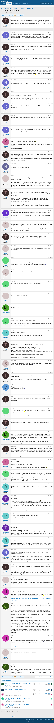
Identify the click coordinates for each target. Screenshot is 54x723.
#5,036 (51, 459)
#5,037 (51, 471)
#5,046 (51, 589)
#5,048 (51, 635)
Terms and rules (34, 719)
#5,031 (51, 396)
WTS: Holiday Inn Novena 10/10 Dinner (16, 694)
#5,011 (51, 139)
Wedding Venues (19, 686)
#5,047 (51, 603)
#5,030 (51, 384)
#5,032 (51, 408)
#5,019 (51, 245)
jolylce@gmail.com (18, 325)
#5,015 (51, 190)
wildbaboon (7, 686)
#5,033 (51, 420)
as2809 (6, 695)
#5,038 (51, 484)
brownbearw (7, 701)
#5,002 (51, 32)
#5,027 (51, 342)
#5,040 (51, 513)
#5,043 (51, 549)
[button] (20, 3)
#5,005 (51, 67)
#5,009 (51, 115)
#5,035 (51, 446)
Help (46, 719)
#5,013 (51, 163)
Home (3, 3)
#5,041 (51, 525)
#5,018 (51, 234)
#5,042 (51, 538)
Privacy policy (41, 719)
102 (17, 15)
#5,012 (51, 151)
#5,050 (51, 664)
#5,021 (51, 269)
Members (24, 3)
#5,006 (51, 79)
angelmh (4, 12)
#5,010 (51, 127)
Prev (3, 15)
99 (9, 15)
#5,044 (51, 564)
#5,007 (51, 91)
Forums (9, 3)
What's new (15, 3)
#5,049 (51, 649)
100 (12, 15)
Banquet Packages (17, 695)
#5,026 (51, 330)
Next (21, 15)
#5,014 (51, 175)
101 (15, 15)
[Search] (52, 3)
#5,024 (51, 305)
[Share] (48, 18)
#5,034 (51, 431)
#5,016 (51, 210)
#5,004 (51, 56)
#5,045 (51, 577)
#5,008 (51, 103)
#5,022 (51, 281)
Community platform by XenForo (27, 721)
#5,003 (51, 44)
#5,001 (51, 18)
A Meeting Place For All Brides (20, 691)
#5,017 (51, 222)
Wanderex (7, 691)
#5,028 (51, 360)
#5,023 (51, 293)
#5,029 (51, 372)
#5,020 (51, 257)
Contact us (28, 719)
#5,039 (51, 495)
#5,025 (51, 318)
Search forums (9, 6)
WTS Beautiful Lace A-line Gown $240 (15, 689)
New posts (3, 6)
